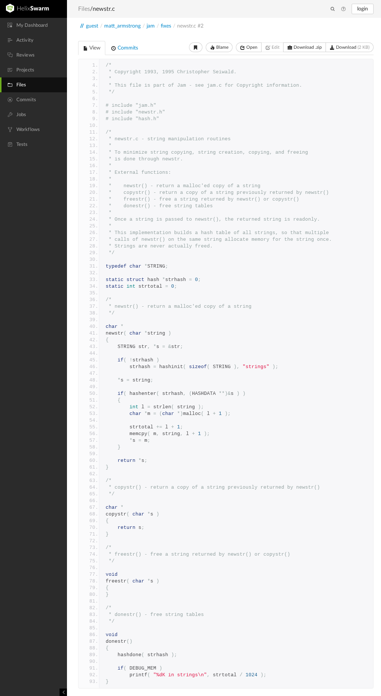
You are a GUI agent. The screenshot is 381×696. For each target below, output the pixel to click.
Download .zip (307, 47)
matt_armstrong (122, 26)
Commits (127, 48)
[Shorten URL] (195, 47)
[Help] (343, 9)
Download (352, 47)
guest (92, 26)
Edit (274, 47)
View (94, 48)
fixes (166, 26)
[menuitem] (33, 25)
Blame (221, 47)
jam (151, 26)
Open (251, 47)
